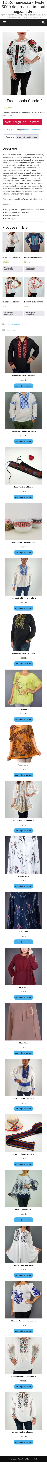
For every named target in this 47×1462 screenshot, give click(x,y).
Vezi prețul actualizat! (22, 122)
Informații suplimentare (27, 137)
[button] (43, 22)
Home (5, 31)
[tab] (10, 136)
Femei (11, 31)
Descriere (10, 137)
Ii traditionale (20, 31)
